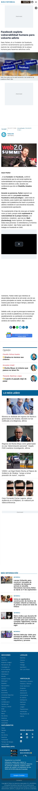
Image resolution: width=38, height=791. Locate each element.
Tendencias (4, 704)
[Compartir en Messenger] (20, 327)
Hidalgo (22, 664)
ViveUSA (22, 704)
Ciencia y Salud (6, 706)
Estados (4, 683)
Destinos (4, 718)
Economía (4, 692)
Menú (3, 713)
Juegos (22, 707)
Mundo (3, 676)
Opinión (7, 350)
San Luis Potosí (25, 669)
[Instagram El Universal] (27, 737)
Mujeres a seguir (6, 662)
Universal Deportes (7, 695)
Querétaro (23, 667)
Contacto (19, 780)
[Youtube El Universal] (21, 737)
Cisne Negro (5, 744)
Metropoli (4, 681)
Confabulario (5, 702)
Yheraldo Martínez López (12, 376)
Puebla (22, 662)
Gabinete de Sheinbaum (5, 673)
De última (4, 716)
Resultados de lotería (24, 715)
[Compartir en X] (14, 327)
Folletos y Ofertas (25, 683)
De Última (4, 735)
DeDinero (23, 702)
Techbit (4, 129)
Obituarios (23, 690)
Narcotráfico (5, 685)
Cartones (4, 690)
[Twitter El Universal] (32, 734)
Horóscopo (23, 711)
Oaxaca (22, 660)
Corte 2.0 (4, 660)
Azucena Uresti (8, 365)
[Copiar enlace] (23, 327)
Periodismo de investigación (5, 666)
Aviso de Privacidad (21, 769)
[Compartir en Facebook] (10, 327)
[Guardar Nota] (26, 327)
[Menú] (36, 2)
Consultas (4, 723)
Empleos (23, 688)
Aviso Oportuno (25, 686)
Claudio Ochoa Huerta (11, 354)
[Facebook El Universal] (27, 734)
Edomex (22, 658)
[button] (25, 2)
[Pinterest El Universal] (32, 737)
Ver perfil (11, 135)
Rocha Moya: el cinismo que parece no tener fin (15, 369)
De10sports (23, 700)
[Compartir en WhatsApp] (17, 327)
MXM (2, 709)
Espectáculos (5, 697)
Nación (3, 658)
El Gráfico (23, 697)
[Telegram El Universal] (21, 734)
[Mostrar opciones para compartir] (36, 8)
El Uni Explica (5, 669)
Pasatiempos (24, 709)
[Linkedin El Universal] (21, 741)
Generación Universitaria (24, 694)
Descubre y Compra (26, 681)
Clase (3, 728)
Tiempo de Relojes (7, 742)
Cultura (3, 699)
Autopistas (4, 720)
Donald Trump (5, 678)
